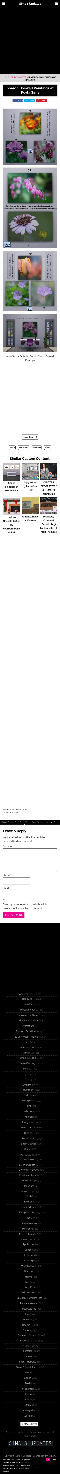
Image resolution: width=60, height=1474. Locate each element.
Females (27, 1350)
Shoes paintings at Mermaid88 (11, 487)
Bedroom (28, 1095)
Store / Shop (29, 1180)
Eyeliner (28, 1201)
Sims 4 (47, 447)
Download (29, 437)
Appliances (29, 1244)
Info (54, 1460)
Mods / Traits (26, 1234)
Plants (27, 1314)
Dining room (28, 1100)
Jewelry (27, 1004)
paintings (36, 447)
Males (28, 1356)
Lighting (28, 1260)
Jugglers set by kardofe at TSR (30, 486)
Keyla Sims (23, 447)
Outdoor (28, 1133)
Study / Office (28, 1143)
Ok (48, 1460)
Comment (9, 846)
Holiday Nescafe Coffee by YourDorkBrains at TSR (11, 525)
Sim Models (26, 1346)
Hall (29, 1106)
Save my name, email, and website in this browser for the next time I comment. (25, 906)
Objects (14, 77)
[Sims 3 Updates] (30, 1443)
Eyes (26, 1074)
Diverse (27, 1068)
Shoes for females (28, 1335)
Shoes (26, 1330)
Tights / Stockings (28, 1020)
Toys (27, 1399)
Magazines (28, 1186)
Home (6, 77)
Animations (28, 1026)
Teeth (28, 1383)
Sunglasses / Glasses (28, 1015)
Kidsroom (28, 1111)
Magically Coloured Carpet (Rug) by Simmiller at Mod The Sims (48, 524)
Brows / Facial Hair (26, 1031)
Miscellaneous (28, 1009)
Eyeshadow (27, 1207)
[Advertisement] (30, 40)
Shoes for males (29, 1340)
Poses (26, 1319)
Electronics (29, 1255)
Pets (27, 1282)
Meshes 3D (28, 1228)
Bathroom (28, 1089)
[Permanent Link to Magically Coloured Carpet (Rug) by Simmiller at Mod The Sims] (48, 512)
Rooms (26, 1325)
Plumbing (29, 1271)
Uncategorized (29, 1410)
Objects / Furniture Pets (29, 1298)
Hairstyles (25, 1154)
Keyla (12, 447)
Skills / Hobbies (27, 1361)
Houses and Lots (26, 1165)
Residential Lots (27, 1175)
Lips (28, 1218)
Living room (28, 1122)
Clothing (25, 1053)
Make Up (26, 1191)
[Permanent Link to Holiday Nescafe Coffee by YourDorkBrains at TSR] (11, 513)
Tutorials (28, 1405)
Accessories (25, 994)
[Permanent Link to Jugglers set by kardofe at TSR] (30, 478)
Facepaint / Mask (28, 1212)
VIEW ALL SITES (29, 1424)
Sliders (28, 1372)
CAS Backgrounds (28, 1047)
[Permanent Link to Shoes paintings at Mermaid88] (11, 479)
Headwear (27, 998)
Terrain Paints (27, 1388)
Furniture (26, 1085)
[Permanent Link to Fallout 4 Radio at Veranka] (30, 512)
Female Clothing (27, 1057)
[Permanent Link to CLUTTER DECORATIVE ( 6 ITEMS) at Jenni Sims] (48, 478)
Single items (27, 1138)
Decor (23, 77)
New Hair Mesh (28, 1159)
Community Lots (28, 1169)
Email (6, 888)
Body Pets (29, 1287)
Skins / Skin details (26, 1367)
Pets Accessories (29, 1303)
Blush (28, 1196)
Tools (28, 1394)
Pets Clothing (29, 1308)
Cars (27, 1042)
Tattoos (27, 1378)
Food (27, 1079)
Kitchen (29, 1116)
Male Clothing (27, 1063)
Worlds (28, 1415)
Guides (28, 1149)
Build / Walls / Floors (26, 1036)
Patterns (27, 1276)
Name (7, 875)
